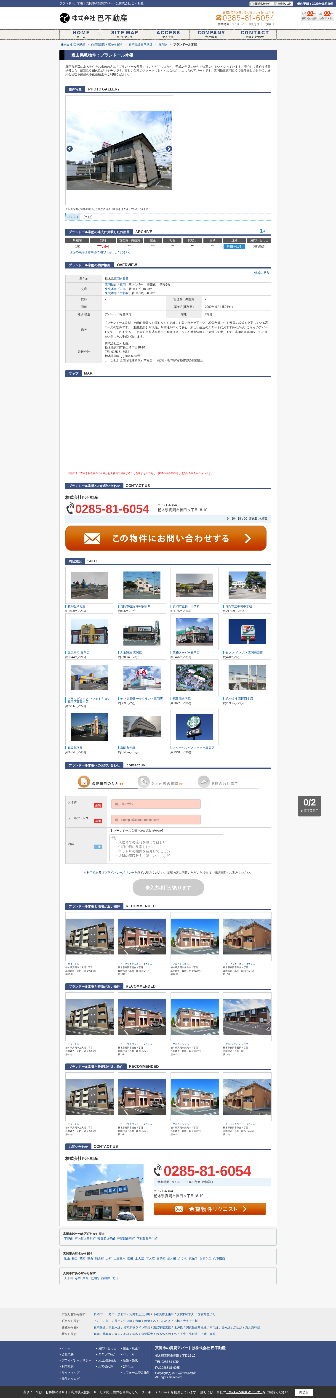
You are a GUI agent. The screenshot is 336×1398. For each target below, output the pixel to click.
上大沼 (139, 1258)
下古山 (98, 1321)
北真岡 (94, 1278)
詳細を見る (234, 246)
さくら (182, 1258)
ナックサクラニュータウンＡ (240, 964)
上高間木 (119, 1258)
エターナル (73, 964)
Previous (70, 149)
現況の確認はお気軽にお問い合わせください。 (100, 252)
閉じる (303, 1392)
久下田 (68, 1278)
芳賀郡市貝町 (126, 1238)
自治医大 (147, 1334)
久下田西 (219, 1258)
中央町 (127, 1321)
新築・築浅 (130, 1360)
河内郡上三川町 (85, 1238)
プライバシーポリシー (119, 872)
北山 (115, 1278)
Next (169, 149)
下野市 (68, 1238)
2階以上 (128, 1366)
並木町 (171, 1258)
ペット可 (129, 1354)
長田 (126, 278)
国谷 (135, 1334)
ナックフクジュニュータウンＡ (136, 964)
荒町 (82, 1258)
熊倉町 (99, 1258)
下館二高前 (208, 1334)
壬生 (183, 1334)
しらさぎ (165, 1321)
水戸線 (178, 1327)
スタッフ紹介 (107, 1354)
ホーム (66, 1348)
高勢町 (161, 1258)
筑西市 (121, 1314)
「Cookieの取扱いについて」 (244, 1392)
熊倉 (90, 1258)
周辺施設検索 (107, 1360)
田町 (130, 1258)
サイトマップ (71, 1372)
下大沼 (150, 1258)
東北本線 (111, 289)
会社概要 (68, 1354)
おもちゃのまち (166, 1334)
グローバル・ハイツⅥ (236, 1044)
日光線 (225, 1327)
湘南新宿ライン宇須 (136, 1327)
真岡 (123, 284)
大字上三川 (190, 1321)
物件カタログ (71, 1378)
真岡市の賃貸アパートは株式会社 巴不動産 (190, 1348)
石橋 (123, 289)
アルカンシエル (181, 964)
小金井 (193, 1334)
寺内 (78, 1278)
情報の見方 (261, 272)
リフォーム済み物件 (136, 1372)
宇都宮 (124, 293)
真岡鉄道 (111, 284)
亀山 (67, 1258)
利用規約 (93, 872)
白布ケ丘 (205, 1258)
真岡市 (118, 278)
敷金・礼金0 (131, 1348)
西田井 (105, 1278)
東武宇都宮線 (162, 1327)
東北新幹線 (252, 1327)
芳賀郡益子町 (106, 1238)
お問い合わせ (107, 1348)
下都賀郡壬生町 (147, 1238)
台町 (109, 1258)
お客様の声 (105, 1366)
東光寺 (193, 1258)
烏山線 (237, 1327)
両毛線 (214, 1327)
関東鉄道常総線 (196, 1327)
